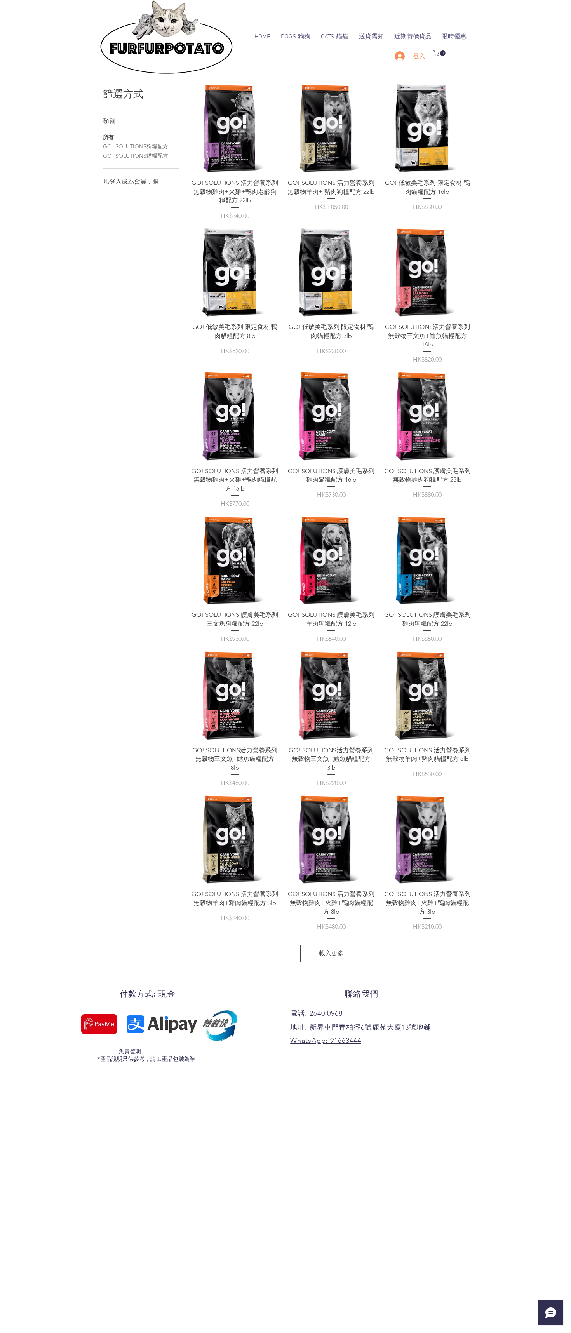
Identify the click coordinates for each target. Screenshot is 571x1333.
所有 (108, 137)
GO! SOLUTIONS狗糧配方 (135, 146)
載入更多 (331, 953)
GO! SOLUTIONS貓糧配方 (135, 155)
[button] (440, 53)
